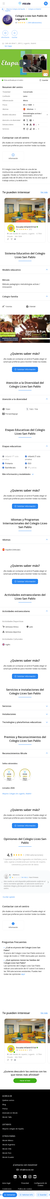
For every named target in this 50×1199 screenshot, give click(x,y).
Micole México (7, 1140)
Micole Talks (7, 1117)
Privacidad (25, 1183)
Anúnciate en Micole (10, 1113)
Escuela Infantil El (26, 226)
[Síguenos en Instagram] (29, 1176)
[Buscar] (46, 3)
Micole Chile (6, 1149)
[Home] (2, 9)
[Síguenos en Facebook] (24, 1176)
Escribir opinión (9, 897)
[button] (25, 270)
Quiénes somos (8, 1100)
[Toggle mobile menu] (3, 3)
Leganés (7, 10)
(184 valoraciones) (35, 22)
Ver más (44, 192)
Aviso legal (6, 1183)
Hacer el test (25, 1080)
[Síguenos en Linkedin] (15, 1176)
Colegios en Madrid (34, 9)
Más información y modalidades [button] (16, 474)
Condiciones (7, 1189)
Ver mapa (8, 46)
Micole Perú (6, 1153)
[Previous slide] (2, 882)
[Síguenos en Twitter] (20, 1176)
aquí (23, 974)
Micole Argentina (8, 1144)
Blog (4, 1104)
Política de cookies (25, 1189)
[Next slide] (48, 882)
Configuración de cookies (40, 1184)
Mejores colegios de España (13, 1129)
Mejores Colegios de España (15, 9)
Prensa (5, 1109)
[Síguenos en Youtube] (34, 1176)
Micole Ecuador (8, 1157)
